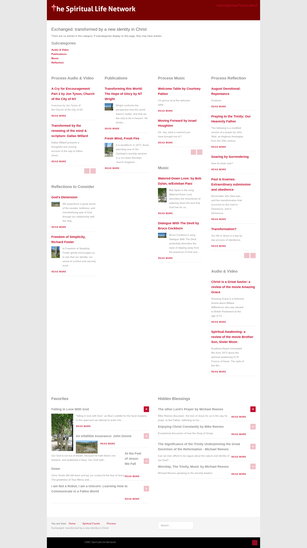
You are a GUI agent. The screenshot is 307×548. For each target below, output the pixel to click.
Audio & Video (60, 49)
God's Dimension (64, 197)
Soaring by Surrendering (230, 157)
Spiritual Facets (237, 5)
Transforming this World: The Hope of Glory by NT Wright (124, 94)
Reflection (57, 62)
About (253, 5)
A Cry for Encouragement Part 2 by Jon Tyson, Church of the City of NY (73, 94)
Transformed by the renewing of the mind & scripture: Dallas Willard (69, 131)
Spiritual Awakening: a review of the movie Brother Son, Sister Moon (232, 337)
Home (221, 5)
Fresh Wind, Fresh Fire (122, 138)
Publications (59, 54)
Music (55, 58)
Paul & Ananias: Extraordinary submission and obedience (231, 184)
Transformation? (223, 229)
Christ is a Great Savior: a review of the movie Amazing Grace (233, 287)
